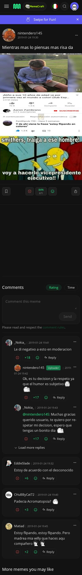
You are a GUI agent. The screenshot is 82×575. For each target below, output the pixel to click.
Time (71, 287)
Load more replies (32, 447)
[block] (76, 35)
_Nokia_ (19, 342)
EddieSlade (22, 463)
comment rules (54, 327)
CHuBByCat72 (24, 494)
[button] (64, 6)
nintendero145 (30, 33)
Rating (53, 287)
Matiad (19, 526)
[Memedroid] (17, 6)
